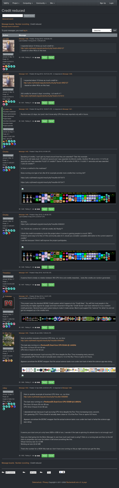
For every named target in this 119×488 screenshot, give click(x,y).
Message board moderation (10, 26)
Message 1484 (23, 333)
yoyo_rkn (8, 109)
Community (40, 3)
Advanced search (7, 19)
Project (15, 3)
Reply (44, 57)
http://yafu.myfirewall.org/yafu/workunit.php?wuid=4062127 (42, 48)
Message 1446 (23, 215)
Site (51, 3)
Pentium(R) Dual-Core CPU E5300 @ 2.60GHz (58, 345)
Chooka (5, 151)
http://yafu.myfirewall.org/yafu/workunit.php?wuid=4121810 (42, 96)
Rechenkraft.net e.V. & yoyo (76, 482)
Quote (51, 57)
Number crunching (22, 24)
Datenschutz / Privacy (40, 482)
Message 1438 (23, 39)
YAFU (6, 3)
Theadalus (6, 273)
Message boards (8, 24)
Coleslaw (8, 296)
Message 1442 (23, 109)
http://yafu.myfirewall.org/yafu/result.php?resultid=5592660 (42, 340)
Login (111, 3)
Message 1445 (23, 151)
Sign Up (103, 3)
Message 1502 (23, 388)
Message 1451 (23, 296)
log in (25, 30)
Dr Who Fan (7, 333)
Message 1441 (23, 74)
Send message (8, 54)
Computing (27, 3)
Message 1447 (23, 273)
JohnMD (6, 39)
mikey (5, 388)
